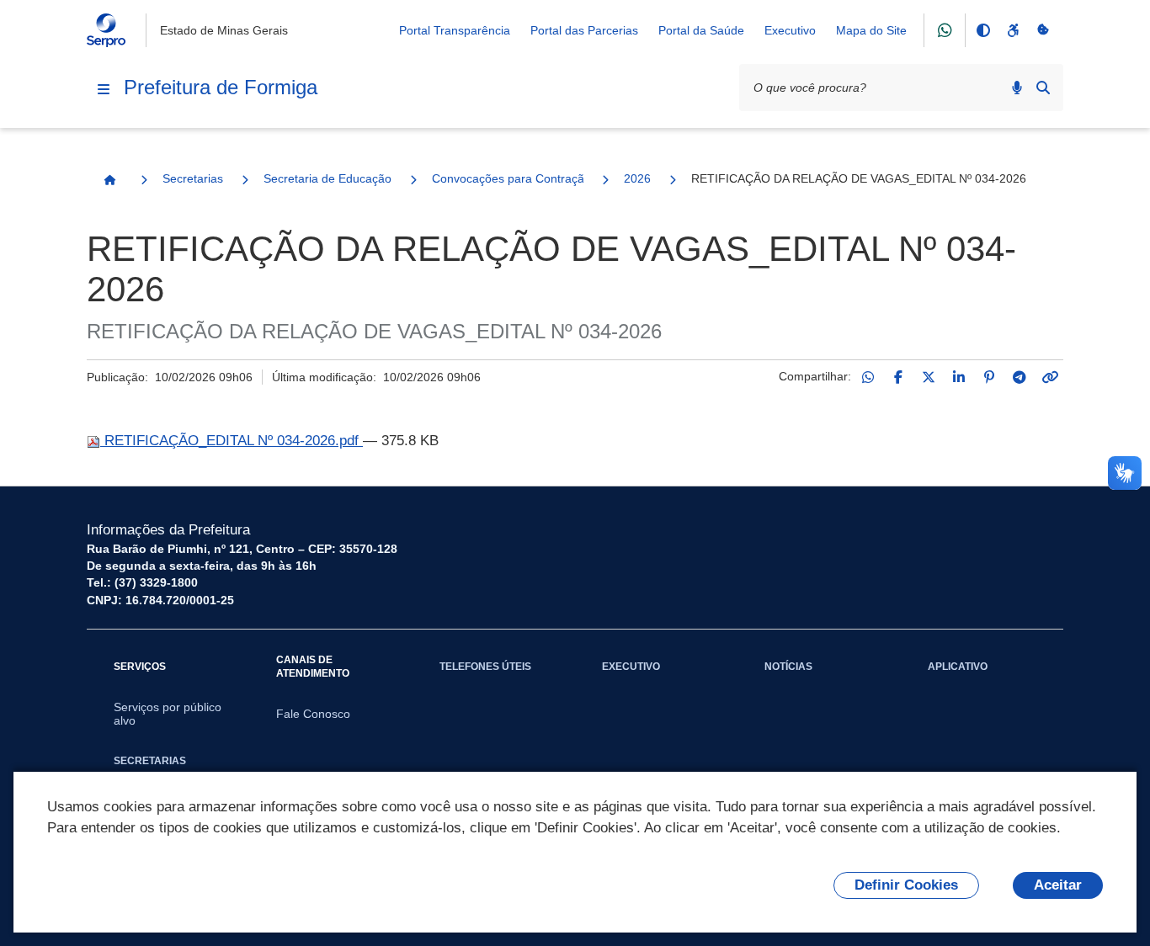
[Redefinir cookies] (1043, 30)
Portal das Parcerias (584, 30)
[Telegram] (1019, 377)
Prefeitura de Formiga (220, 87)
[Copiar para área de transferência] (1049, 377)
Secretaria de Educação (327, 178)
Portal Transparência (454, 30)
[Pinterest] (989, 377)
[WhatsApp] (868, 377)
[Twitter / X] (928, 377)
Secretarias (192, 178)
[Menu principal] (103, 89)
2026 (637, 178)
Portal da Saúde (701, 30)
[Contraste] (982, 30)
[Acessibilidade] (1012, 30)
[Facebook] (898, 377)
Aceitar (1058, 885)
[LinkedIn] (958, 377)
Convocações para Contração (507, 178)
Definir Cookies (906, 885)
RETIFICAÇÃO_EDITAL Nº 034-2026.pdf (231, 441)
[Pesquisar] (1043, 87)
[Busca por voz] (1017, 87)
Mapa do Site (871, 30)
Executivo (790, 30)
